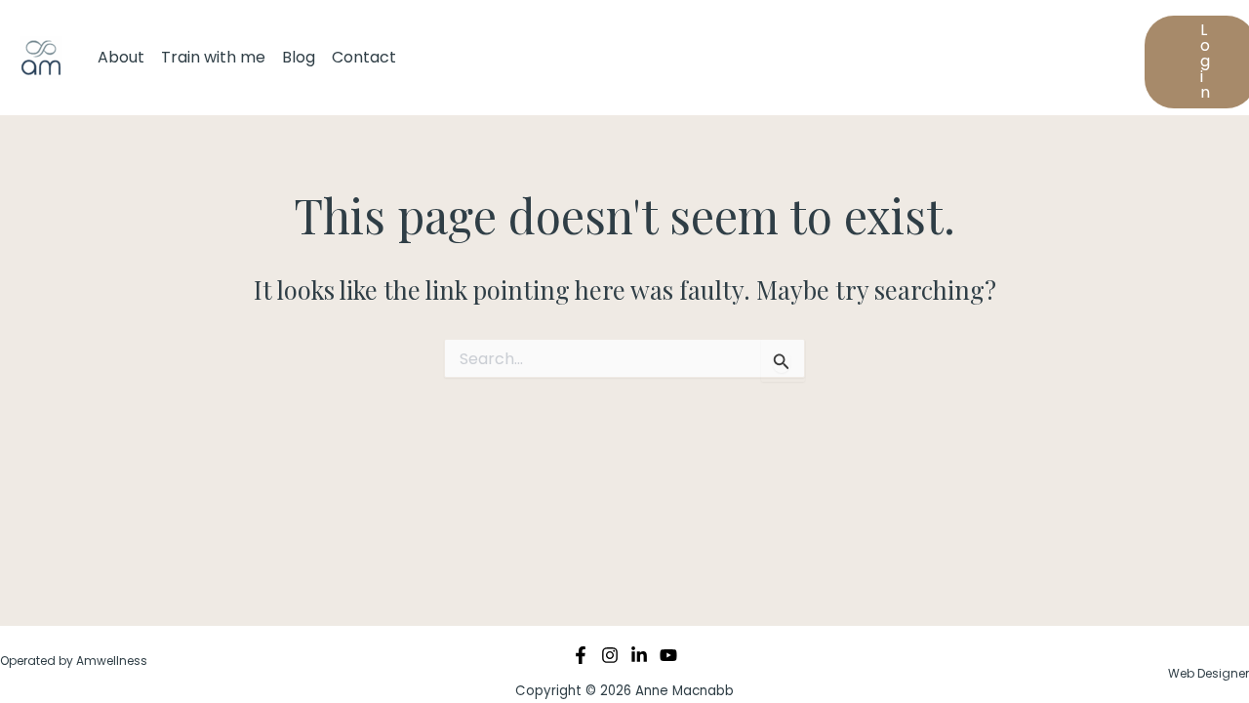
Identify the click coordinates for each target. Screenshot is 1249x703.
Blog (298, 57)
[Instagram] (610, 655)
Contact (364, 57)
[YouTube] (668, 655)
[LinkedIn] (639, 655)
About (121, 57)
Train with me (213, 57)
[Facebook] (580, 655)
